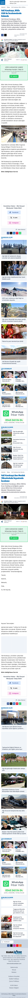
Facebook (15, 212)
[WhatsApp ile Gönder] (20, 233)
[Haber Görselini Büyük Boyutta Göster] (14, 50)
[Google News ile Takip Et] (23, 60)
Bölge (8, 7)
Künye (14, 970)
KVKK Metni (14, 986)
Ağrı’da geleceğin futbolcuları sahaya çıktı (14, 2)
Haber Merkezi (8, 59)
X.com (15, 217)
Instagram (15, 223)
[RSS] (20, 946)
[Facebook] (8, 946)
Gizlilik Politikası (14, 979)
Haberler (3, 7)
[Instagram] (14, 946)
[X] (11, 946)
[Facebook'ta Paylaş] (2, 35)
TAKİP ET (15, 76)
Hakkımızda (14, 968)
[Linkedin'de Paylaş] (14, 233)
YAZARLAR (6, 942)
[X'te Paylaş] (5, 35)
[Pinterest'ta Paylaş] (17, 233)
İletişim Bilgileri (14, 988)
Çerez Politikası (14, 982)
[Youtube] (17, 946)
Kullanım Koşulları (14, 977)
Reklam (14, 973)
